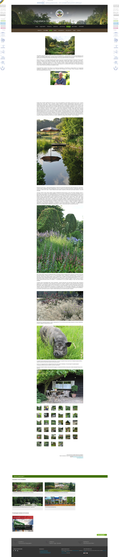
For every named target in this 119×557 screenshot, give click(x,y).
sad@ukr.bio (63, 551)
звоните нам (68, 551)
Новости (39, 30)
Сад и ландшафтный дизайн (44, 550)
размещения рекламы (75, 550)
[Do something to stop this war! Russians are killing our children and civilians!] (2, 2)
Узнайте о (25, 542)
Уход (36, 26)
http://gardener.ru (80, 457)
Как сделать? (68, 30)
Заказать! (16, 529)
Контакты (62, 26)
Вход (98, 13)
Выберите (89, 542)
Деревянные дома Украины (44, 551)
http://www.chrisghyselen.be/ (78, 456)
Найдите (55, 542)
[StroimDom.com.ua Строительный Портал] (86, 553)
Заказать (55, 26)
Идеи (74, 30)
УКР (21, 12)
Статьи (68, 26)
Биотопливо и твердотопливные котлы (45, 552)
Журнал (78, 30)
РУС (21, 13)
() (19, 476)
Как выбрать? (61, 30)
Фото (51, 30)
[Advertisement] (60, 93)
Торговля (81, 26)
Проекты (49, 26)
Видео (55, 30)
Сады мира (42, 26)
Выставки (74, 26)
